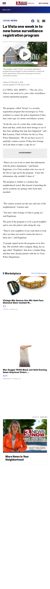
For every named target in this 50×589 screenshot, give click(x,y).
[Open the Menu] (4, 3)
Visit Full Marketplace (39, 273)
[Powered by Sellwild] (43, 417)
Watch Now (43, 3)
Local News (10, 20)
